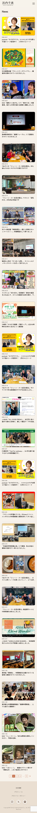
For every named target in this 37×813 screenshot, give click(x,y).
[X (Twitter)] (18, 802)
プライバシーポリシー (18, 796)
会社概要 (18, 788)
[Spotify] (25, 802)
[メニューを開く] (33, 3)
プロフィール (18, 792)
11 (26, 776)
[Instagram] (12, 802)
